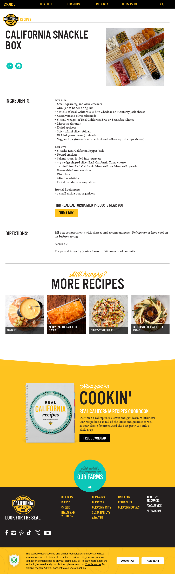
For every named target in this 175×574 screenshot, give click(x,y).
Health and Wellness (68, 514)
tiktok (29, 533)
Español (9, 4)
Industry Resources (153, 498)
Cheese (65, 507)
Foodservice (129, 4)
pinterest (21, 533)
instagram (13, 533)
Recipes (66, 502)
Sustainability (101, 512)
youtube (47, 533)
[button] (169, 4)
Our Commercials (129, 507)
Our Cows (98, 502)
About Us (97, 518)
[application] (87, 560)
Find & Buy (101, 4)
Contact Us (125, 502)
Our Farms (98, 497)
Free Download (94, 438)
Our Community (101, 507)
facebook (6, 533)
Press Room (153, 511)
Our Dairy (67, 497)
